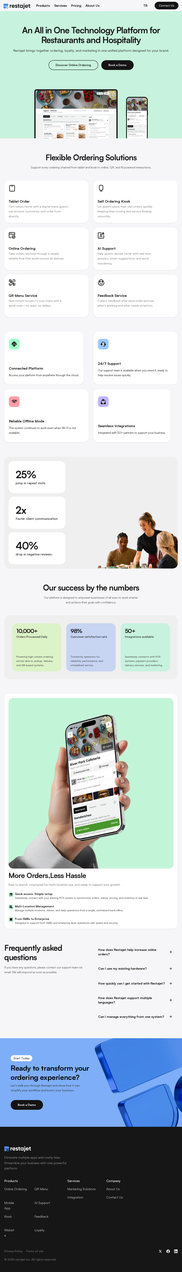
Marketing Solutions (81, 1189)
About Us (92, 5)
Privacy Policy (13, 1251)
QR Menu (41, 1189)
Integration (75, 1197)
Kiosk (8, 1216)
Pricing (76, 5)
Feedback (41, 1216)
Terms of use (34, 1251)
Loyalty (39, 1230)
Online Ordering (15, 1189)
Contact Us (114, 1197)
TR (145, 5)
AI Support (42, 1203)
